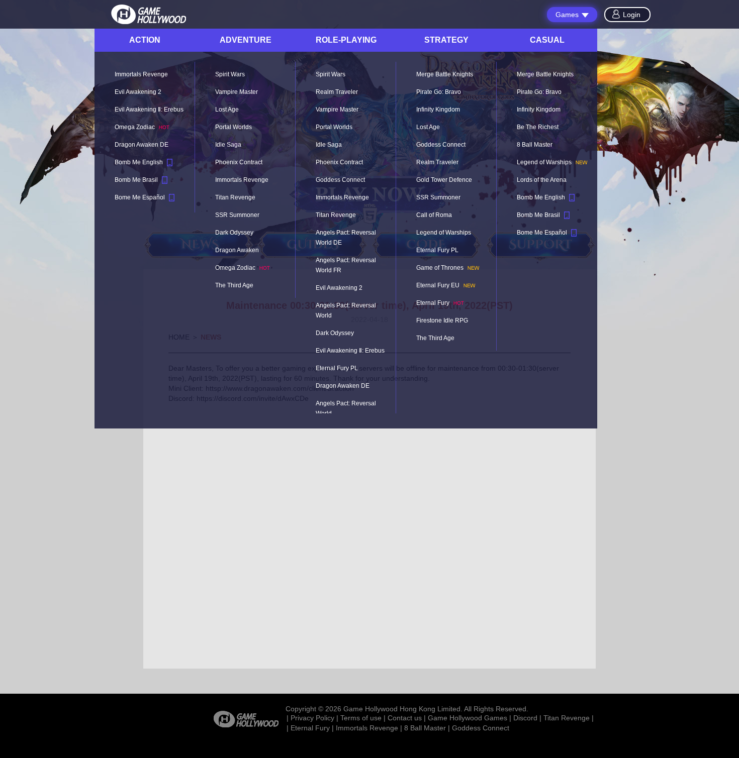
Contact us (405, 718)
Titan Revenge (566, 718)
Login (631, 15)
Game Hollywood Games (467, 718)
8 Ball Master (425, 728)
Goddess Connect (480, 728)
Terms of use (361, 718)
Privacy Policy (312, 718)
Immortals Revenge (367, 728)
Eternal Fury (310, 728)
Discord (525, 718)
